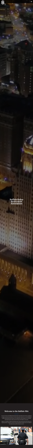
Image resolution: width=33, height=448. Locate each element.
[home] (3, 2)
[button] (31, 1)
